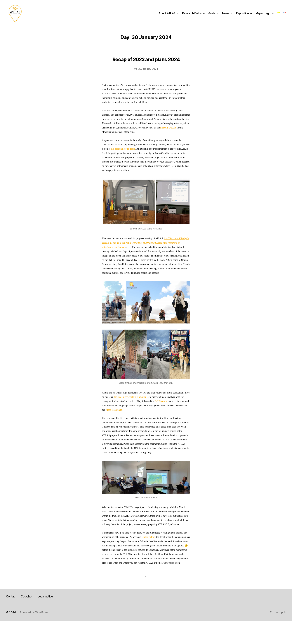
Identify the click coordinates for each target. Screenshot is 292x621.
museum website (168, 127)
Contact (11, 596)
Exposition (242, 13)
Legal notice (45, 596)
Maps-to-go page (114, 410)
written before (148, 537)
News (225, 13)
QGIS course (161, 401)
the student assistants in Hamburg (130, 397)
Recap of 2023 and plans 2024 (146, 59)
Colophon (27, 596)
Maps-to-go (263, 13)
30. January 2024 (148, 68)
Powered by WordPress (34, 612)
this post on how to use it (123, 148)
